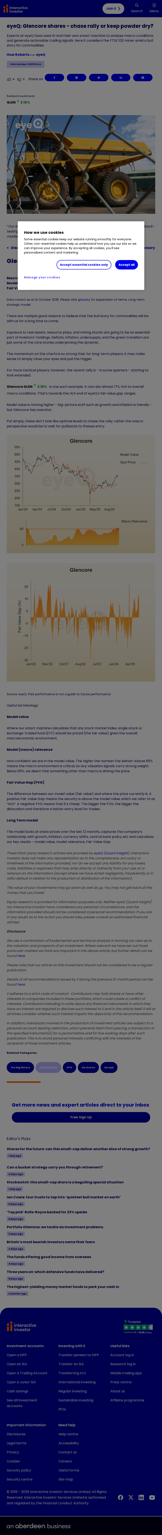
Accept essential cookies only (84, 265)
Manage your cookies (42, 277)
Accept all (127, 265)
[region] (81, 255)
